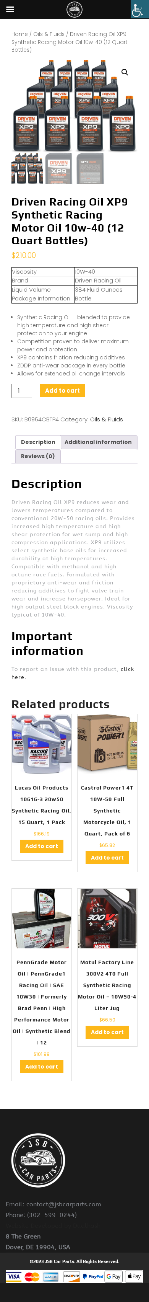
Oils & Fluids (49, 34)
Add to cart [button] (41, 846)
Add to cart (62, 391)
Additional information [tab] (98, 442)
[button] (125, 72)
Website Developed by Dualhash (53, 1225)
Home (19, 34)
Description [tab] (38, 442)
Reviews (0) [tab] (38, 456)
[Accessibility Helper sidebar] (140, 9)
